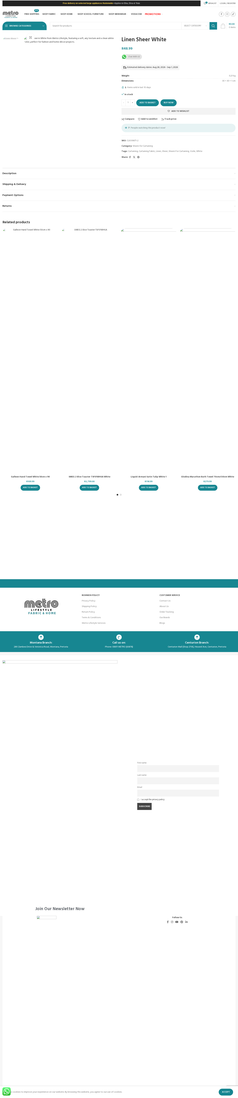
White (199, 151)
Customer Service (169, 595)
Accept (226, 1092)
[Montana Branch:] (41, 637)
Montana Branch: (41, 642)
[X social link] (134, 157)
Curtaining (133, 151)
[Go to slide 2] (121, 495)
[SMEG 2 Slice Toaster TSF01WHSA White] (89, 351)
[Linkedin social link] (186, 922)
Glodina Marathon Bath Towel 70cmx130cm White (207, 477)
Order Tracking (166, 612)
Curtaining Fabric (147, 151)
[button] (30, 488)
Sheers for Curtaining (143, 146)
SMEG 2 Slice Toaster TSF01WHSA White (89, 477)
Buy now (168, 102)
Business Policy (91, 595)
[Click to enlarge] (30, 37)
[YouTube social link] (176, 922)
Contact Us (164, 601)
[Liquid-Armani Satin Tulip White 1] (148, 351)
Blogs (162, 623)
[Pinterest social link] (138, 157)
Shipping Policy (89, 606)
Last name (142, 775)
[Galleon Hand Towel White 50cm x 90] (30, 351)
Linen (158, 151)
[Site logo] (10, 14)
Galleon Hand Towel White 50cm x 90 (30, 477)
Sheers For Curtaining (179, 151)
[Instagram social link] (227, 14)
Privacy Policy (88, 601)
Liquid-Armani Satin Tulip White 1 (149, 477)
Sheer (165, 151)
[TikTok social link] (233, 14)
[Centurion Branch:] (197, 637)
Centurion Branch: (197, 642)
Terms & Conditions (91, 617)
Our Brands (164, 617)
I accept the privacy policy (153, 799)
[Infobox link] (59, 785)
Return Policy (88, 612)
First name (142, 763)
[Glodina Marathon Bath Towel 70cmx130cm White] (208, 351)
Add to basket (148, 102)
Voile (192, 151)
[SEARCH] (213, 26)
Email (139, 787)
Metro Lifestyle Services (94, 623)
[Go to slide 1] (117, 495)
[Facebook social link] (221, 14)
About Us (164, 606)
